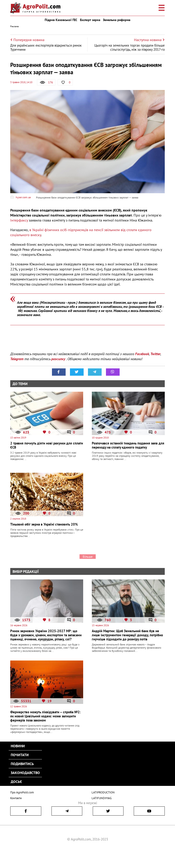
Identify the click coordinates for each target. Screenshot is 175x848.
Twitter (155, 353)
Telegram (16, 359)
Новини (18, 746)
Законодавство (25, 772)
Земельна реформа (116, 20)
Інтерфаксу (19, 220)
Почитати (20, 755)
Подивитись (22, 763)
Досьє (16, 781)
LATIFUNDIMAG (102, 798)
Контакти (16, 798)
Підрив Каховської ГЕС (61, 20)
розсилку (58, 359)
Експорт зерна (90, 20)
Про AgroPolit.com (22, 792)
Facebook (142, 353)
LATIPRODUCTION (103, 792)
